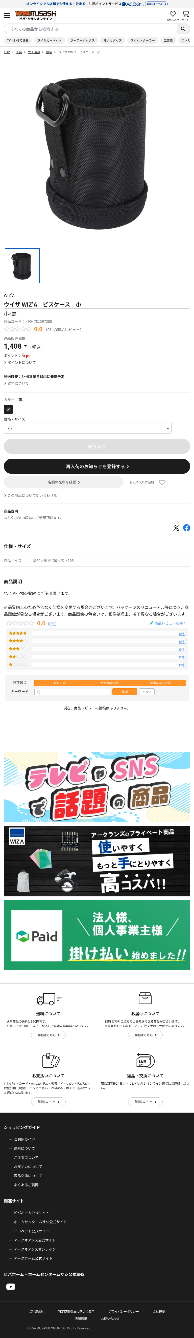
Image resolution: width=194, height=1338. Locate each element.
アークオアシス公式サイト (35, 1239)
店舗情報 (81, 1318)
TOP (7, 52)
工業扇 (168, 40)
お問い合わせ (110, 1318)
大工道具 (34, 52)
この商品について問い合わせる (32, 495)
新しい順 (60, 683)
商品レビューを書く (170, 623)
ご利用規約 (36, 1311)
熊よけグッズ (113, 40)
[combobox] (90, 29)
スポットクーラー (143, 40)
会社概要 (159, 1311)
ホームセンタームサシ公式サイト (40, 1221)
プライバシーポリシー (124, 1311)
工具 (19, 52)
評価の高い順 (110, 683)
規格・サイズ (14, 419)
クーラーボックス (82, 40)
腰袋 (49, 52)
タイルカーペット (49, 40)
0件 (52, 623)
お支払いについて (28, 1166)
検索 (125, 691)
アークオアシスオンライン (35, 1249)
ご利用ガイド (24, 1139)
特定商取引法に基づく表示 (76, 1311)
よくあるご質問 (26, 1184)
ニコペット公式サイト (31, 1230)
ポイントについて (22, 362)
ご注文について (26, 1157)
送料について (18, 383)
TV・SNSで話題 (18, 40)
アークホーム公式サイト (33, 1258)
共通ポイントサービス (95, 3)
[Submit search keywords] (183, 29)
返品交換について (28, 1175)
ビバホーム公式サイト (31, 1212)
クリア (147, 691)
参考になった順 (160, 683)
